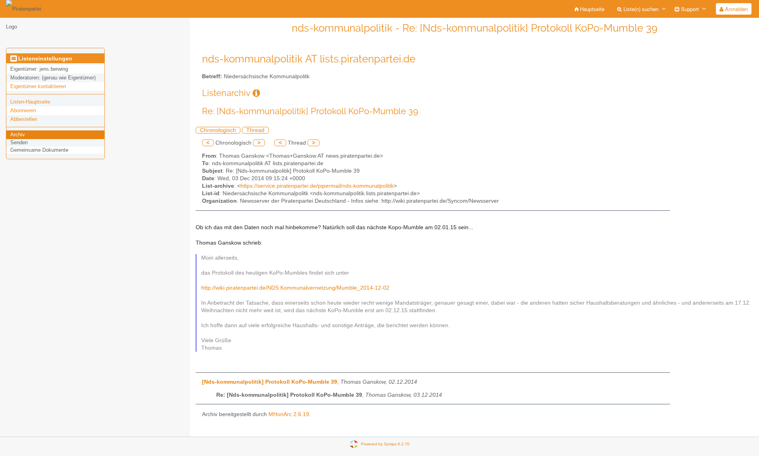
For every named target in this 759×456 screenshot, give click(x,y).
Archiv (17, 135)
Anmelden (735, 9)
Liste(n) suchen (640, 9)
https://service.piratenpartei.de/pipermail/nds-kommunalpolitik (317, 186)
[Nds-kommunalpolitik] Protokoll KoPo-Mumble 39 (269, 382)
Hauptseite (591, 9)
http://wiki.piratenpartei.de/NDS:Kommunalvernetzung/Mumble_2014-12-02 (295, 288)
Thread (255, 130)
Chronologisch (218, 130)
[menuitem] (589, 9)
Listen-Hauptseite (30, 102)
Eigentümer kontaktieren (38, 86)
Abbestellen (23, 119)
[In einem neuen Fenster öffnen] (256, 93)
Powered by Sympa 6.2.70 (385, 444)
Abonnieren (23, 110)
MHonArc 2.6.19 (288, 414)
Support (689, 9)
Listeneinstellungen (44, 58)
